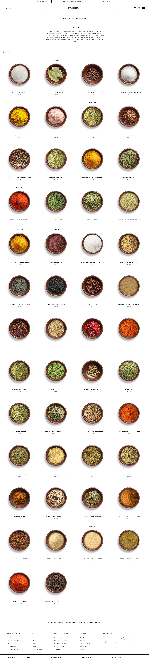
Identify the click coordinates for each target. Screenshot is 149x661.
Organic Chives (56, 389)
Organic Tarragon (20, 474)
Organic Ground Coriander (129, 304)
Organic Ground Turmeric (19, 135)
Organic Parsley (56, 220)
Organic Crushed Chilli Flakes (129, 135)
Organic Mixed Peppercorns (20, 177)
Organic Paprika (19, 601)
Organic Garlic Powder (92, 558)
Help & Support (11, 638)
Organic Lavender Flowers (20, 304)
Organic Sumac (56, 262)
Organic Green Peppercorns (56, 431)
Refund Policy (116, 657)
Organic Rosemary (129, 177)
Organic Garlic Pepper (129, 558)
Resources (83, 641)
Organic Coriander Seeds (93, 431)
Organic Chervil (92, 474)
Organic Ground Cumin (129, 262)
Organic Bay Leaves (56, 92)
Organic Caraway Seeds (129, 474)
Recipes (101, 39)
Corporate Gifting (59, 646)
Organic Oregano (56, 177)
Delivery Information (13, 641)
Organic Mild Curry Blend (92, 177)
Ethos (34, 646)
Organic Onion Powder (56, 558)
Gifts (89, 13)
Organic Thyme (93, 135)
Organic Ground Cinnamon (129, 516)
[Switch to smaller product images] (6, 52)
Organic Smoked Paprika (20, 220)
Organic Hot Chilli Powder (129, 431)
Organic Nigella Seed (56, 304)
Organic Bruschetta (20, 558)
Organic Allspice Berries (93, 92)
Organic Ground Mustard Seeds (56, 474)
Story (34, 638)
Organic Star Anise (92, 304)
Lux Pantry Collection (60, 643)
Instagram (83, 646)
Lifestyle (117, 13)
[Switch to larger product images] (3, 52)
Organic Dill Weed (19, 389)
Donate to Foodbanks (13, 649)
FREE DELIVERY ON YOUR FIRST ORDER (74, 1)
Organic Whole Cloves (20, 347)
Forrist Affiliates (37, 649)
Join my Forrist (42, 1)
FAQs (8, 643)
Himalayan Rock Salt (56, 135)
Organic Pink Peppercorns (92, 347)
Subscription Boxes (44, 13)
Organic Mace (19, 516)
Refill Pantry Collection (61, 641)
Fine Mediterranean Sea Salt (92, 262)
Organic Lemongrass (93, 516)
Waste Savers (61, 13)
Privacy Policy (86, 657)
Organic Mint (129, 389)
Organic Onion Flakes (56, 347)
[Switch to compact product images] (9, 52)
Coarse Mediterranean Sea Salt (129, 92)
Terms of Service (56, 657)
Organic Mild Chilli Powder (129, 347)
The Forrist (83, 638)
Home (65, 18)
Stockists (57, 649)
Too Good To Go (85, 643)
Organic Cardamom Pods (92, 389)
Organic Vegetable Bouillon (129, 220)
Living (108, 13)
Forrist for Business (60, 638)
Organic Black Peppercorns (56, 601)
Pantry (30, 13)
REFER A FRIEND (106, 1)
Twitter (82, 649)
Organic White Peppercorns (56, 516)
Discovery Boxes (76, 13)
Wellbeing (98, 13)
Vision (34, 643)
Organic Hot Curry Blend (20, 262)
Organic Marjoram (19, 431)
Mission (35, 641)
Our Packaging (11, 646)
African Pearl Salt (19, 92)
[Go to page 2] (79, 610)
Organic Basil (92, 220)
